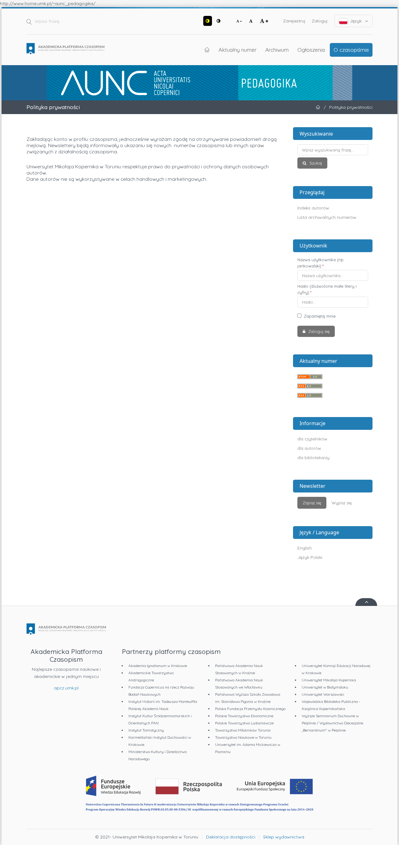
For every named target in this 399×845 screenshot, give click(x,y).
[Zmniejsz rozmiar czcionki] (239, 21)
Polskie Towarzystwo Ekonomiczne (244, 715)
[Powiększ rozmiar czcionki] (264, 21)
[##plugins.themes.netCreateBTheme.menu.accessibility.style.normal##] (218, 21)
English (304, 548)
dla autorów (309, 448)
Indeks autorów (313, 208)
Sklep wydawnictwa (283, 837)
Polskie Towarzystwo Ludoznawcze (244, 723)
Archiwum (277, 49)
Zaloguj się (318, 331)
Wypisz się (342, 502)
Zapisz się (312, 502)
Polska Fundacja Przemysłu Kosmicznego (250, 708)
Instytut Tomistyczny (146, 730)
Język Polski (309, 557)
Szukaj (315, 163)
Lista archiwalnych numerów (326, 217)
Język (356, 21)
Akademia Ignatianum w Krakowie (157, 665)
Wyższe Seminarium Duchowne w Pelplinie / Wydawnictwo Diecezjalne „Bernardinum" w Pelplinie (332, 722)
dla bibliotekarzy (313, 457)
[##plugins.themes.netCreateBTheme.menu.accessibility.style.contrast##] (207, 21)
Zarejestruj (294, 21)
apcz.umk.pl (66, 688)
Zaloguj (320, 21)
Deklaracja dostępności (230, 837)
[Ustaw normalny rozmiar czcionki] (251, 21)
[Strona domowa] (65, 48)
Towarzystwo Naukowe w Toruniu (243, 737)
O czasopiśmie (351, 49)
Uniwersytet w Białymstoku (325, 687)
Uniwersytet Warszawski (323, 694)
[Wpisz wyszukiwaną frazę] (332, 149)
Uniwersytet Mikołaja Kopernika (329, 680)
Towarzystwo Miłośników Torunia (243, 730)
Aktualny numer (238, 49)
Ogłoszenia (311, 49)
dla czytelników (312, 438)
